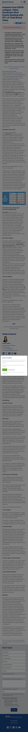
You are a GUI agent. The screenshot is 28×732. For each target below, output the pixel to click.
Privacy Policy (4, 373)
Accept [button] (4, 369)
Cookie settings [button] (11, 369)
